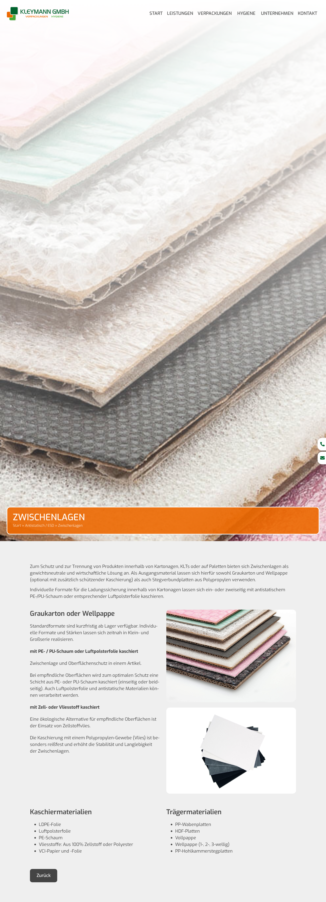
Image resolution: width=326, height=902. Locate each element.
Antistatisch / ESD (39, 525)
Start (17, 525)
